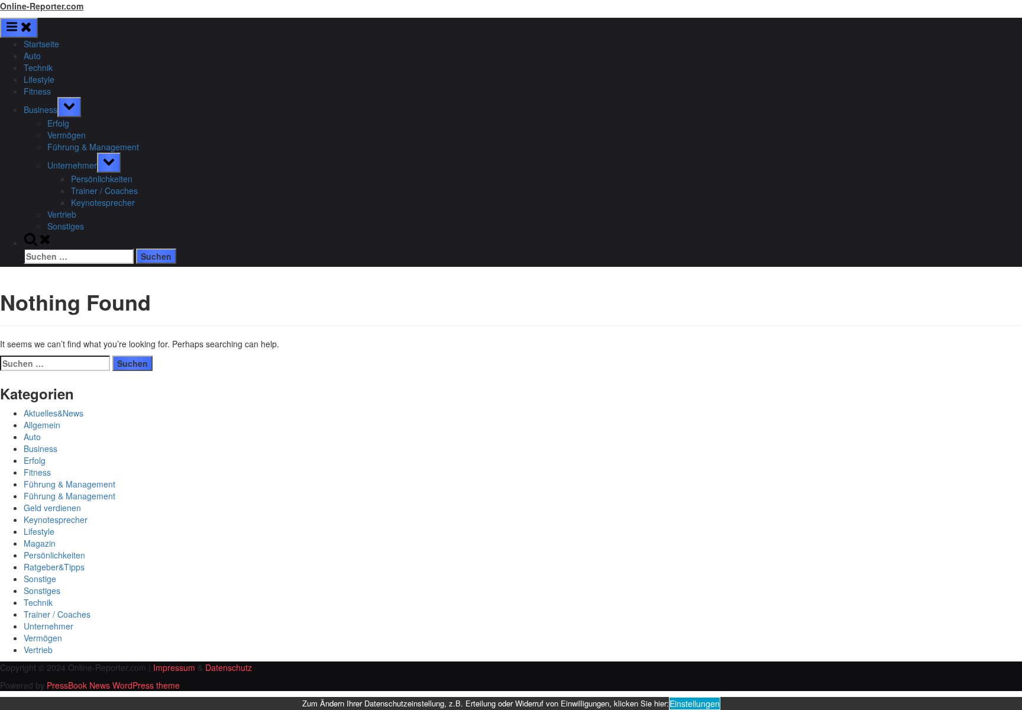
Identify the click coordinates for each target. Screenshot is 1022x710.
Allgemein (42, 425)
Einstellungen (695, 703)
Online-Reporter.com (41, 6)
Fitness (37, 91)
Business (40, 109)
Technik (38, 67)
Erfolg (58, 123)
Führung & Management (93, 147)
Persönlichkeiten (101, 179)
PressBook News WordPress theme (113, 685)
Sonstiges (65, 226)
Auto (32, 56)
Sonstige (40, 579)
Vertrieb (61, 214)
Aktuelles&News (53, 413)
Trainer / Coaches (104, 190)
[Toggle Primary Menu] (19, 28)
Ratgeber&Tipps (54, 567)
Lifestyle (39, 79)
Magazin (40, 543)
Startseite (41, 44)
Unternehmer (72, 165)
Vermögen (66, 135)
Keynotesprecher (103, 202)
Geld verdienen (52, 508)
